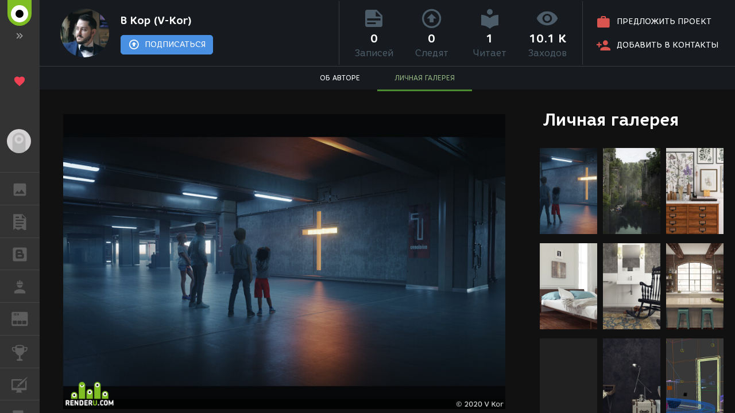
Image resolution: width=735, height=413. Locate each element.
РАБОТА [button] (20, 286)
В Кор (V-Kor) (156, 20)
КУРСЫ (20, 384)
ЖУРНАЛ (27, 318)
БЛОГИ (20, 254)
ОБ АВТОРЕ (340, 77)
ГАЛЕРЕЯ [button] (20, 189)
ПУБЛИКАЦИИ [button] (20, 221)
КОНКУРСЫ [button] (20, 352)
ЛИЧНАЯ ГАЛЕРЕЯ (424, 77)
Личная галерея (611, 120)
